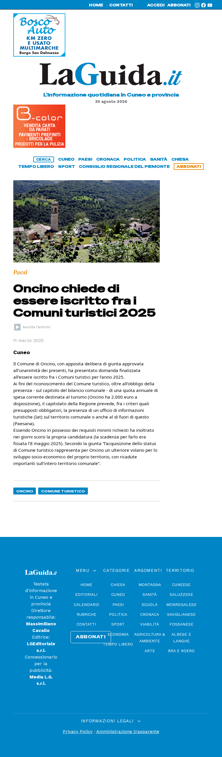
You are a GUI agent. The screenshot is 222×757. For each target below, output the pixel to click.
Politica (118, 614)
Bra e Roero (181, 650)
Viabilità (149, 624)
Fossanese (181, 624)
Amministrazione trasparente (127, 731)
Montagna (149, 584)
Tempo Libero (118, 644)
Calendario (86, 604)
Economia (118, 634)
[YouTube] (210, 5)
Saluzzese (181, 594)
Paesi (118, 604)
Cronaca (149, 614)
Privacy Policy (77, 731)
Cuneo (118, 594)
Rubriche (86, 614)
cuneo (66, 159)
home (96, 5)
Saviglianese (181, 614)
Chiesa (118, 584)
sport (66, 166)
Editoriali (86, 594)
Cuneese (181, 584)
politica (135, 159)
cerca (43, 159)
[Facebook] (203, 5)
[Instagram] (197, 5)
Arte (150, 650)
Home (86, 584)
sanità (158, 159)
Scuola (150, 604)
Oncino (24, 491)
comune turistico (63, 491)
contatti (121, 5)
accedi (155, 5)
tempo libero (36, 166)
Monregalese (181, 604)
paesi (85, 159)
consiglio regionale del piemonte (124, 166)
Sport (118, 624)
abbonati (178, 5)
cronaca (108, 159)
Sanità (150, 594)
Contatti (86, 624)
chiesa (180, 159)
